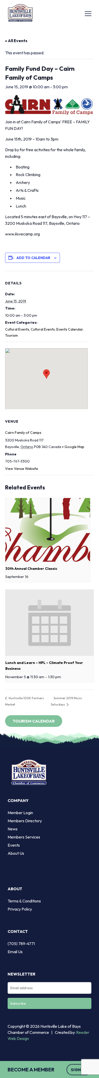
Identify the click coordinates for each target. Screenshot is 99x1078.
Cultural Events (17, 329)
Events (14, 845)
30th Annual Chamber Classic (31, 568)
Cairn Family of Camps (23, 432)
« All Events (16, 40)
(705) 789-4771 (21, 943)
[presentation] (47, 530)
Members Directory (25, 820)
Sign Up (79, 1069)
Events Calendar (69, 329)
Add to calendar (33, 257)
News (13, 828)
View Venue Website (21, 468)
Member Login (20, 812)
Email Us (15, 951)
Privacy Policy (20, 909)
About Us (16, 853)
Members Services (24, 837)
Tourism (11, 335)
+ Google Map (73, 446)
